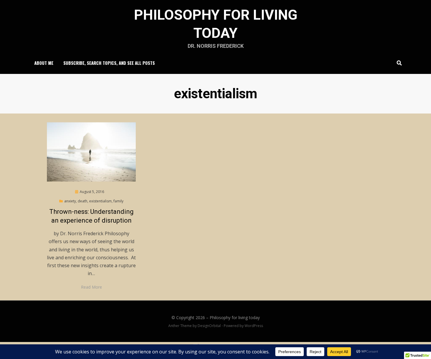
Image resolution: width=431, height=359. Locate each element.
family (118, 201)
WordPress (254, 325)
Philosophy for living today (235, 317)
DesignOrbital (209, 325)
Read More (91, 287)
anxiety (70, 201)
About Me (43, 63)
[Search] (398, 62)
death (82, 201)
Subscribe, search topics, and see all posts (109, 63)
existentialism (100, 201)
